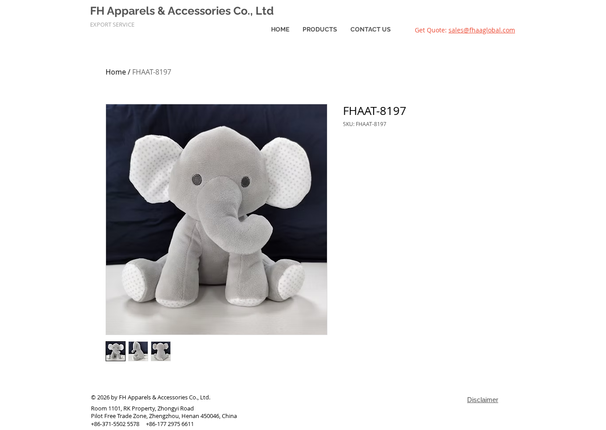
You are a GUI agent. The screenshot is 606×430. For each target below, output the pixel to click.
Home (116, 72)
